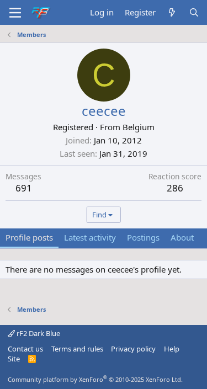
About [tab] (182, 237)
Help (171, 349)
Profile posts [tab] (29, 237)
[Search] (194, 12)
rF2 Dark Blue (37, 333)
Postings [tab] (143, 237)
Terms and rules (77, 349)
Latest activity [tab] (90, 237)
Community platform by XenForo (95, 379)
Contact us (25, 349)
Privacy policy (133, 349)
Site (14, 359)
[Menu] (15, 13)
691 (23, 188)
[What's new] (172, 12)
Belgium (139, 126)
